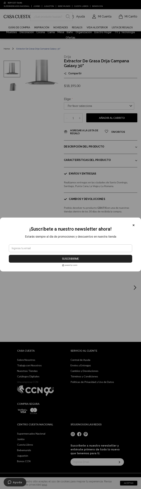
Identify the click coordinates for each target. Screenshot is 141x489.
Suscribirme (70, 258)
